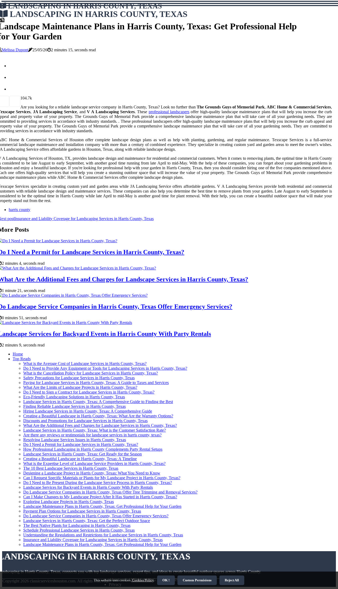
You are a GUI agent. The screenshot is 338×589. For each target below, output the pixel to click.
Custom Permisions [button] (197, 580)
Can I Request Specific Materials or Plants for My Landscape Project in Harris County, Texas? (101, 478)
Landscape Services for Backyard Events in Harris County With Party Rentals (88, 487)
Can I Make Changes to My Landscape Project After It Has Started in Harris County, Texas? (100, 497)
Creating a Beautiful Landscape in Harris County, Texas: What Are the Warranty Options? (98, 416)
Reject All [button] (232, 580)
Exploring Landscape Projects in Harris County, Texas (68, 501)
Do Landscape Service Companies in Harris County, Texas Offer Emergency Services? (95, 516)
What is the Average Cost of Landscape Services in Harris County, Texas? (85, 363)
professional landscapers (169, 111)
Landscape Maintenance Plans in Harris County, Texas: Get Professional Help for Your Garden (102, 506)
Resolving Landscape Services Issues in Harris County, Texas (74, 439)
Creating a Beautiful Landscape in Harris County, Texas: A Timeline (80, 458)
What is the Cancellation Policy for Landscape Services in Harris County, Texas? (90, 373)
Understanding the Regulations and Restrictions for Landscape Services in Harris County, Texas (103, 535)
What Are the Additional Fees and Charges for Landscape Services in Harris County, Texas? (100, 425)
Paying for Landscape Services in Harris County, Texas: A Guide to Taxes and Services (96, 382)
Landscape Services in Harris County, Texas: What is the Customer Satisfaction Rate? (94, 430)
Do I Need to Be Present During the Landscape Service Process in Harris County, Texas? (97, 482)
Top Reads (22, 359)
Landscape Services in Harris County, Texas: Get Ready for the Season (82, 454)
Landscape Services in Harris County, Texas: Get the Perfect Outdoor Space (86, 520)
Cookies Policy (142, 580)
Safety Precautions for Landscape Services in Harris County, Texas (79, 378)
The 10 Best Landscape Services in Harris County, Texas (70, 468)
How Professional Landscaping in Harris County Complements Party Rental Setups (92, 449)
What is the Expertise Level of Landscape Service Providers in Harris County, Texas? (94, 463)
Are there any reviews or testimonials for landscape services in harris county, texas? (92, 435)
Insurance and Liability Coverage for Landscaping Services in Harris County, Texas (93, 539)
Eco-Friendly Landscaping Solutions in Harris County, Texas (74, 397)
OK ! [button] (166, 580)
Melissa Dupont (15, 50)
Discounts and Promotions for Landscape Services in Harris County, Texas (85, 420)
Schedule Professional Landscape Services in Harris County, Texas (79, 530)
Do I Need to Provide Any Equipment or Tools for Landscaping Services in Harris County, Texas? (105, 368)
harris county (19, 209)
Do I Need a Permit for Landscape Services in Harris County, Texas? (80, 444)
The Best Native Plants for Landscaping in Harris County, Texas (76, 525)
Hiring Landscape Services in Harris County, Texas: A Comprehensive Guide (87, 411)
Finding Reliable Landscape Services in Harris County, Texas (74, 406)
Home (18, 354)
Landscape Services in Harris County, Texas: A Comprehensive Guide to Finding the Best (98, 401)
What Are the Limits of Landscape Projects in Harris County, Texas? (80, 387)
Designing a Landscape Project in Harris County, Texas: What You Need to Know (91, 473)
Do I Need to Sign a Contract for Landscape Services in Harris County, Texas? (88, 392)
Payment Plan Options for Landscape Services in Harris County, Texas (82, 511)
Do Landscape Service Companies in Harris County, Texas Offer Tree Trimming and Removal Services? (110, 492)
